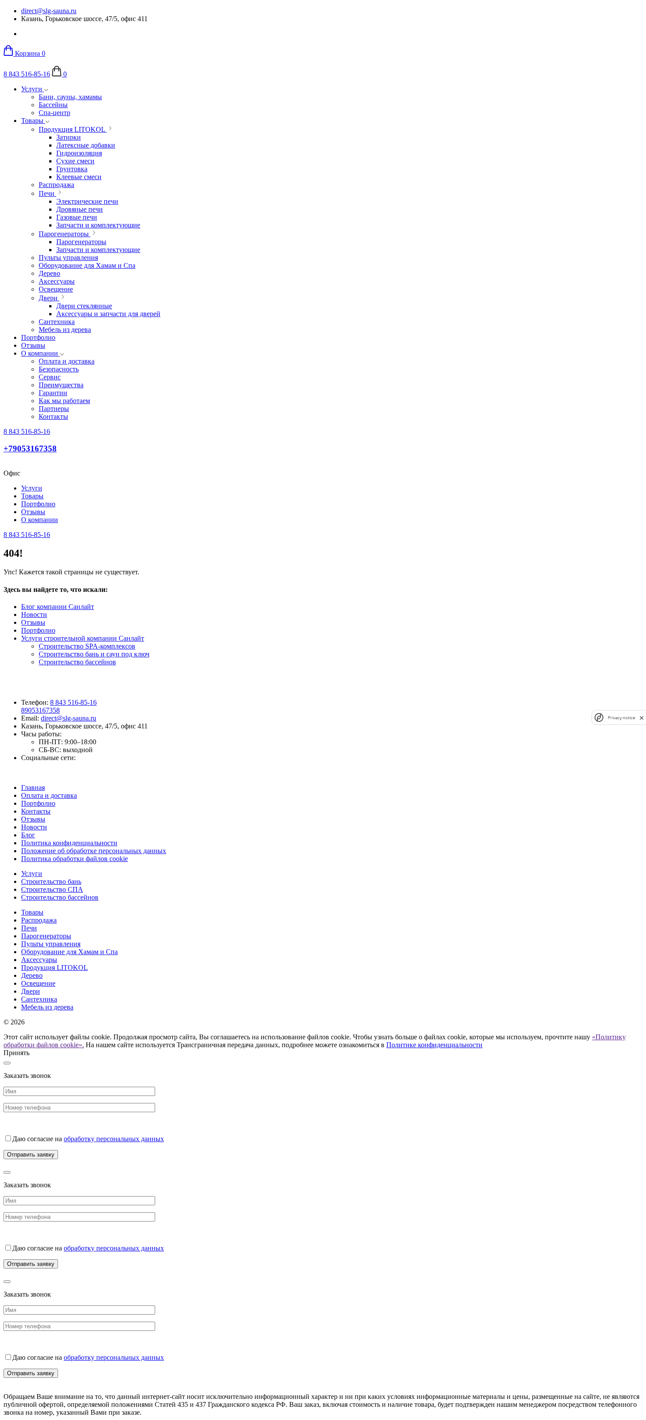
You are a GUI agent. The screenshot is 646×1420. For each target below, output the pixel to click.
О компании (40, 353)
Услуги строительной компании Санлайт (82, 638)
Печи (29, 928)
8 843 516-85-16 (27, 74)
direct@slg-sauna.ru (48, 10)
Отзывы (33, 345)
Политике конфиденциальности (434, 1045)
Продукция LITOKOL (54, 967)
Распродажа (39, 920)
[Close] (7, 1063)
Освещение (38, 983)
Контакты (36, 811)
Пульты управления (50, 944)
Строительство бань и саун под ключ (94, 654)
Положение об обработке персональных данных (93, 850)
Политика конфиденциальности (69, 843)
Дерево (32, 975)
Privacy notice (621, 717)
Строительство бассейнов (77, 662)
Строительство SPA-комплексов (87, 646)
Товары (33, 120)
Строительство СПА (52, 889)
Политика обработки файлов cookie (74, 858)
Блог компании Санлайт (57, 606)
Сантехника (39, 999)
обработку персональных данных (114, 1138)
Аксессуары (39, 959)
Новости (34, 614)
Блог (28, 835)
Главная (33, 787)
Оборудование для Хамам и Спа (69, 951)
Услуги (32, 89)
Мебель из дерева (47, 1007)
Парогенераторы (46, 936)
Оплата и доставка (49, 795)
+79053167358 (30, 448)
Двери (30, 991)
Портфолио (38, 337)
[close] (641, 717)
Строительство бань (51, 881)
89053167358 (40, 710)
